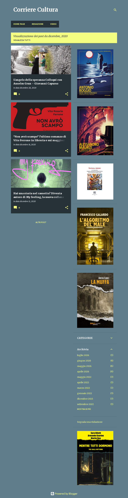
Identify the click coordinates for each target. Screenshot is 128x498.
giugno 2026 (84, 360)
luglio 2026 (83, 355)
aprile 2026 (83, 371)
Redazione (37, 24)
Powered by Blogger (65, 493)
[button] (67, 94)
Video (53, 24)
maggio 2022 (84, 377)
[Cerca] (115, 10)
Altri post (41, 222)
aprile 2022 (83, 382)
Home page (19, 24)
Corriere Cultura (35, 9)
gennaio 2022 (84, 393)
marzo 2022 (83, 387)
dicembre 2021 (85, 398)
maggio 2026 (84, 366)
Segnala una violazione (89, 422)
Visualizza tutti (21, 40)
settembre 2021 (85, 404)
